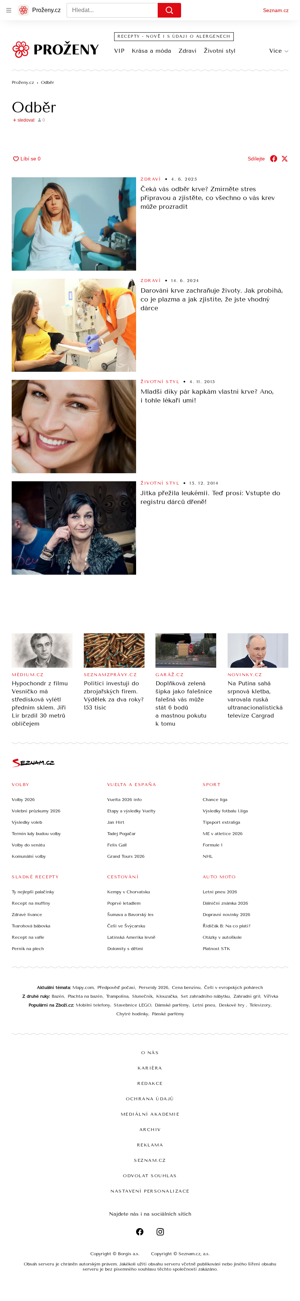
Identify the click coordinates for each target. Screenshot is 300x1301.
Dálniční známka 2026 (225, 903)
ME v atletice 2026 (223, 833)
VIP (119, 50)
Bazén (58, 996)
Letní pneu (203, 1005)
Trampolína (117, 996)
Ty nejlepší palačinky (33, 891)
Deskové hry (232, 1005)
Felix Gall (117, 845)
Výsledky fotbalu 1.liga (225, 810)
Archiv (150, 1129)
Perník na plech (28, 948)
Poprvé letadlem (123, 903)
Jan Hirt (115, 822)
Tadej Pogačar (121, 833)
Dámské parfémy (172, 1005)
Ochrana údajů (150, 1098)
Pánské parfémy (168, 1013)
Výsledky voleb (27, 822)
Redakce (150, 1083)
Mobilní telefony (93, 1005)
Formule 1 (212, 845)
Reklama (150, 1145)
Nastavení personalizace (150, 1191)
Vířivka (271, 996)
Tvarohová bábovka (31, 926)
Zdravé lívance (27, 914)
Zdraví (187, 50)
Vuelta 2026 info (124, 799)
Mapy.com (83, 987)
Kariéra (150, 1068)
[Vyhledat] (169, 10)
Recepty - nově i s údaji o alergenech (173, 36)
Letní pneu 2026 (220, 891)
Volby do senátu (28, 845)
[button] (74, 224)
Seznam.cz (276, 10)
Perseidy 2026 (153, 987)
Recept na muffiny (31, 903)
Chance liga (215, 799)
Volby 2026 (23, 799)
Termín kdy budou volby (36, 833)
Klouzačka (166, 996)
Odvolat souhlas (150, 1175)
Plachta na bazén (85, 996)
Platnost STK (216, 948)
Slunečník (142, 996)
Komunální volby (29, 856)
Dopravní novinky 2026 (226, 914)
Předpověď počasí (116, 987)
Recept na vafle (28, 937)
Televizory (260, 1005)
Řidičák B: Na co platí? (227, 926)
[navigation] (9, 10)
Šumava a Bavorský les (130, 914)
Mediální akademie (150, 1114)
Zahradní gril (246, 996)
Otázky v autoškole (222, 937)
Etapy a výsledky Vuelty (131, 810)
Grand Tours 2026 (126, 856)
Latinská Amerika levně (131, 937)
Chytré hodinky (132, 1013)
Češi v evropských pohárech (233, 987)
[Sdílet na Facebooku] (273, 158)
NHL (208, 856)
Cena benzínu (186, 987)
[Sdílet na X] (284, 158)
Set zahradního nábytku (205, 996)
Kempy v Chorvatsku (128, 891)
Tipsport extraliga (221, 822)
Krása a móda (151, 50)
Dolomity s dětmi (125, 948)
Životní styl (220, 50)
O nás (150, 1052)
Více (275, 50)
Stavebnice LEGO (132, 1005)
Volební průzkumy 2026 (36, 810)
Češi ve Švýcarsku (126, 926)
